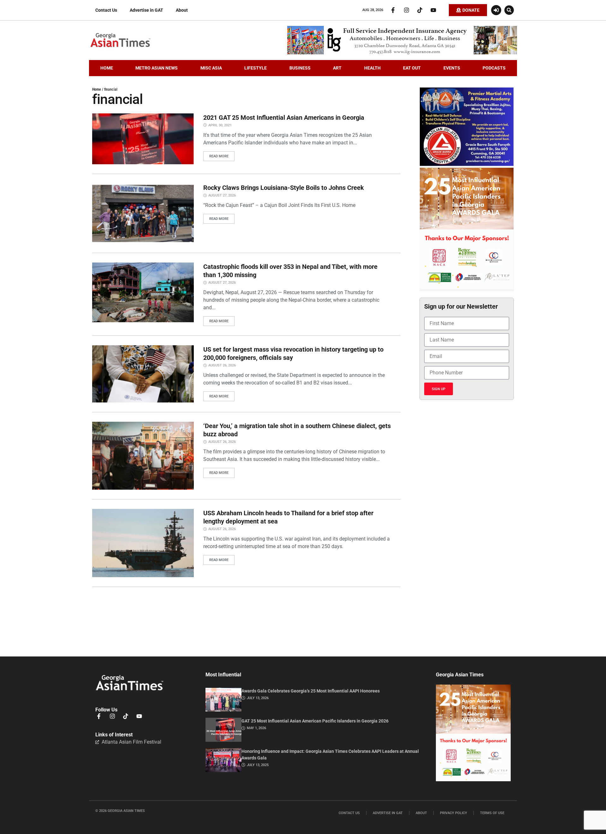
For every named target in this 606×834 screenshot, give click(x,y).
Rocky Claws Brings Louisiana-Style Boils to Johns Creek (283, 187)
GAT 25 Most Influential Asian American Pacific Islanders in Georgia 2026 (315, 720)
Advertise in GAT (146, 10)
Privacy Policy (453, 813)
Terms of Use (492, 813)
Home (96, 89)
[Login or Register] (496, 10)
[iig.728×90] (402, 52)
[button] (509, 10)
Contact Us (106, 10)
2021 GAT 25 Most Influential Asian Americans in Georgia (283, 117)
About (182, 10)
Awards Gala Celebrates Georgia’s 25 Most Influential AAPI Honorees (310, 690)
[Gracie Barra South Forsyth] (467, 164)
